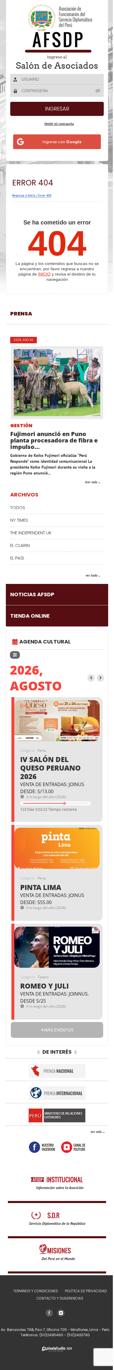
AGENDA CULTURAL (45, 641)
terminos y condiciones (35, 1290)
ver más (96, 1131)
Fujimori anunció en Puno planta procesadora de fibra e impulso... (54, 440)
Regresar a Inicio (23, 195)
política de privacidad (86, 1290)
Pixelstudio (57, 1349)
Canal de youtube (73, 1147)
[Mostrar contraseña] (98, 91)
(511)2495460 (51, 1334)
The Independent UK (30, 533)
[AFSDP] (57, 28)
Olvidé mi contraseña (59, 124)
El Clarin (20, 545)
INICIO (44, 274)
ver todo (91, 575)
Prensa (21, 313)
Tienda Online (30, 615)
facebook (42, 1147)
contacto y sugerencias (60, 1298)
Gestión (21, 425)
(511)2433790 (78, 1334)
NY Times (19, 520)
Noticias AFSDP (32, 594)
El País (17, 558)
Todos (17, 507)
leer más (91, 482)
